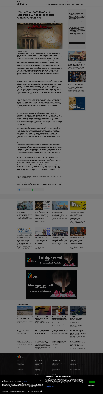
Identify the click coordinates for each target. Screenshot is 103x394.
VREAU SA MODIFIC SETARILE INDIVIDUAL (91, 385)
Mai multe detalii (24, 381)
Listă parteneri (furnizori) (50, 386)
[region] (51, 384)
